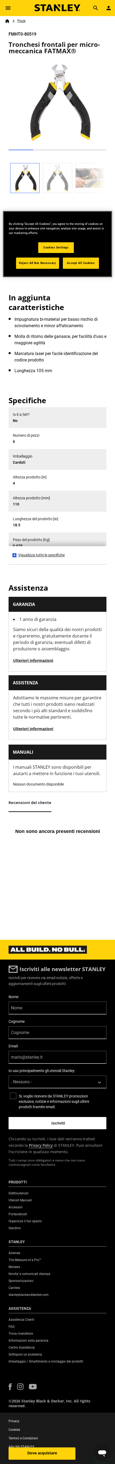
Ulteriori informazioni (33, 660)
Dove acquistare (42, 1452)
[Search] (95, 8)
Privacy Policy (41, 1145)
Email (13, 1046)
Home (7, 21)
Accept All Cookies (81, 263)
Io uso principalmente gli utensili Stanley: (42, 1071)
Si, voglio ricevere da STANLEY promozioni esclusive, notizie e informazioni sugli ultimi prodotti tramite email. (54, 1101)
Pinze (21, 21)
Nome (13, 997)
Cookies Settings (55, 247)
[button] (10, 1386)
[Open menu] (8, 8)
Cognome (17, 1021)
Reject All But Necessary (37, 263)
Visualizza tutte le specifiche (41, 555)
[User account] (108, 8)
